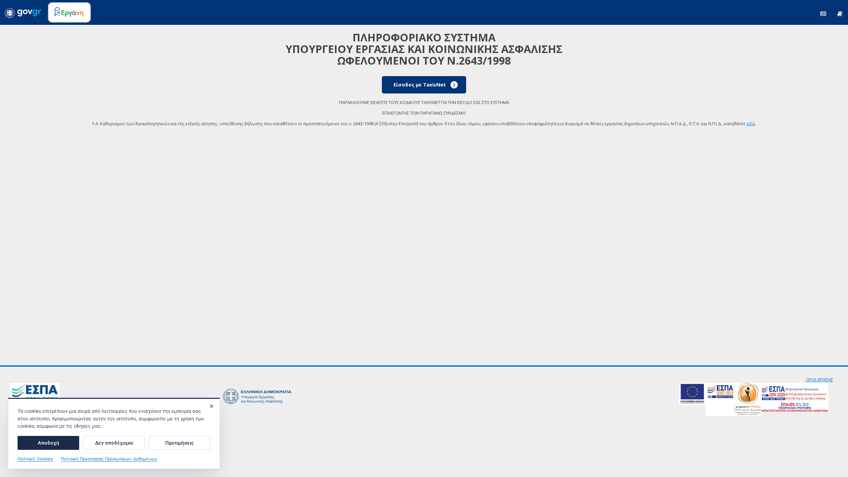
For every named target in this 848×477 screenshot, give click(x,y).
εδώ (751, 124)
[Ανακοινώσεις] (823, 13)
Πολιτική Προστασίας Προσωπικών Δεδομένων (109, 458)
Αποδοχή (48, 443)
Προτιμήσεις (179, 443)
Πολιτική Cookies (35, 458)
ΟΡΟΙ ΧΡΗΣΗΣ (819, 380)
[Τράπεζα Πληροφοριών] (839, 13)
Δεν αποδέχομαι (114, 443)
